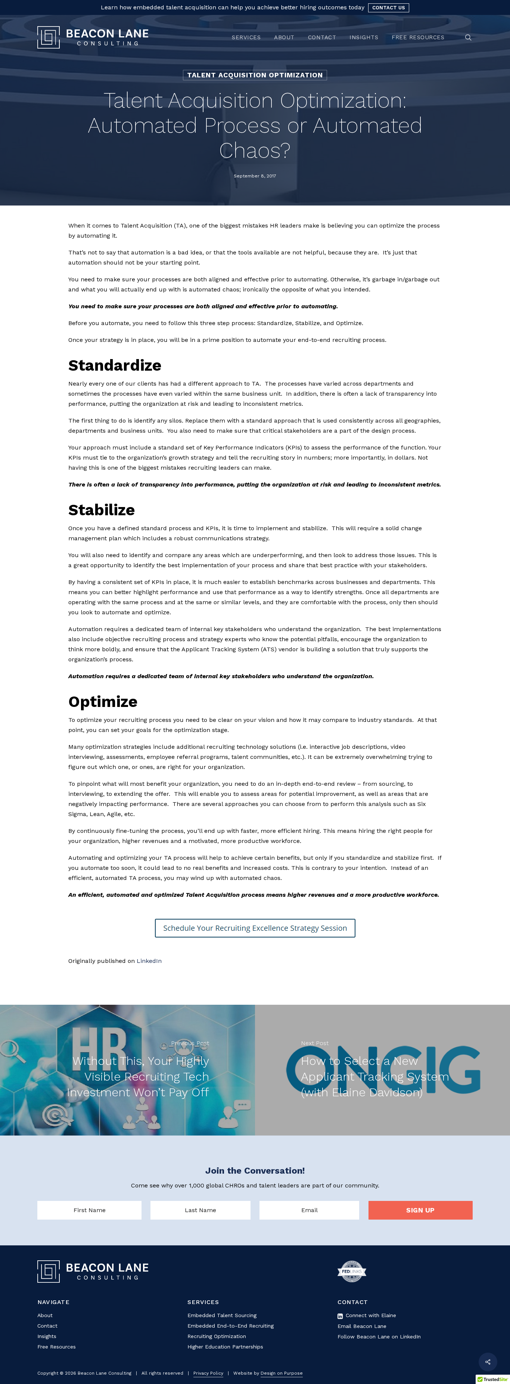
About (45, 1315)
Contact (47, 1326)
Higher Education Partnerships (225, 1347)
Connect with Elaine (369, 1315)
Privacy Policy (208, 1373)
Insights (46, 1336)
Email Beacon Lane (362, 1326)
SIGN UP (420, 1210)
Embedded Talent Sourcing (221, 1315)
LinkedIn (149, 960)
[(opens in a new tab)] (382, 1070)
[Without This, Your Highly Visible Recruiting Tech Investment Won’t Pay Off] (127, 1070)
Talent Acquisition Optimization (255, 75)
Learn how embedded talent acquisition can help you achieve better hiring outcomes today (232, 7)
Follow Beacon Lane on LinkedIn (379, 1337)
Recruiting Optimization (216, 1336)
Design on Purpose (282, 1373)
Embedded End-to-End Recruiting (230, 1326)
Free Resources (56, 1347)
